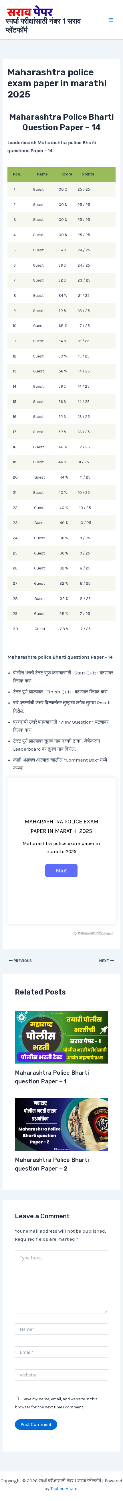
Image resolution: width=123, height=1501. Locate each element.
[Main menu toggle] (111, 20)
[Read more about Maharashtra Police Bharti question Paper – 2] (61, 1124)
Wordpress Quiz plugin (95, 933)
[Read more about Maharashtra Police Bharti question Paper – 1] (61, 1036)
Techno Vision (64, 1488)
